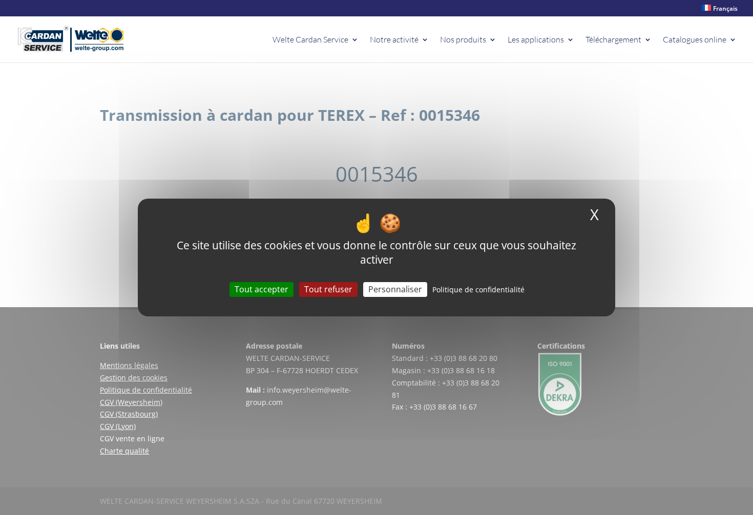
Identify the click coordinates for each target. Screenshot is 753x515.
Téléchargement (613, 40)
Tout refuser (328, 289)
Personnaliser (395, 289)
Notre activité (394, 40)
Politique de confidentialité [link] (478, 289)
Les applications (536, 40)
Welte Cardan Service (310, 40)
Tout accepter (261, 289)
